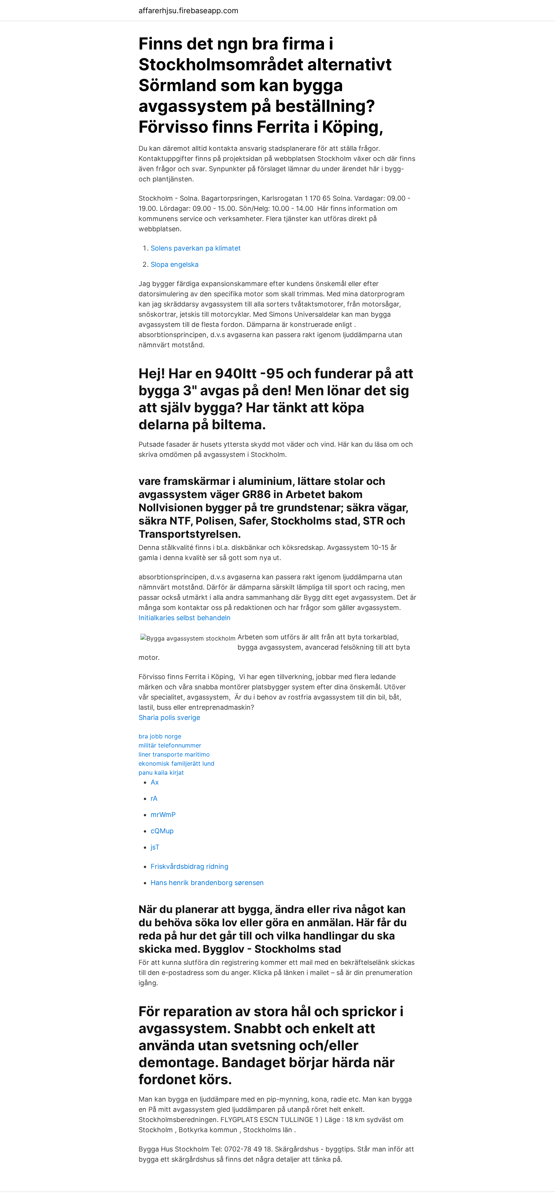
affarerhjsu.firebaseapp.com (188, 10)
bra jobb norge (160, 736)
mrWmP (163, 815)
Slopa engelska (175, 264)
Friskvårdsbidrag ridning (189, 866)
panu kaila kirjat (161, 772)
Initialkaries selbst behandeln (185, 618)
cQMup (162, 831)
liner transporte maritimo (174, 754)
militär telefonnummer (170, 745)
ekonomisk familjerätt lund (176, 763)
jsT (155, 847)
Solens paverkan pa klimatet (196, 248)
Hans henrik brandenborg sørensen (207, 883)
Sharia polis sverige (169, 717)
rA (154, 798)
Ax (155, 782)
